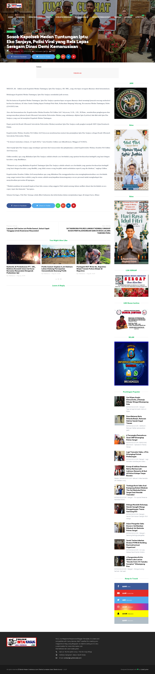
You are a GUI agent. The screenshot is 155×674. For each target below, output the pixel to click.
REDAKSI (11, 28)
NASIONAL (20, 17)
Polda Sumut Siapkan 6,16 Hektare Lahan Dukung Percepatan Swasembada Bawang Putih (57, 268)
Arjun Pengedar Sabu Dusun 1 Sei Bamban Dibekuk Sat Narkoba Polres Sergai (135, 527)
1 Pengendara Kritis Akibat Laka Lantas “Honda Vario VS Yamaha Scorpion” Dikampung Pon (136, 562)
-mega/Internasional (101, 17)
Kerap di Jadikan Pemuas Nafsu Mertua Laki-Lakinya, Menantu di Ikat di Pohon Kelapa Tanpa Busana (136, 471)
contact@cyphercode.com (73, 658)
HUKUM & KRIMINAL (63, 17)
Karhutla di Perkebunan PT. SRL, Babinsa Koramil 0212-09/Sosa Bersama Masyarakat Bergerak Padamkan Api (21, 269)
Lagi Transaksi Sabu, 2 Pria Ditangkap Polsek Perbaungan (137, 454)
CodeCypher (144, 669)
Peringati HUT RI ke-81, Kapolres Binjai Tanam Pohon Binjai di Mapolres (91, 268)
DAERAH (117, 17)
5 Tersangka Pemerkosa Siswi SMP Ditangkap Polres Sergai (136, 437)
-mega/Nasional (35, 17)
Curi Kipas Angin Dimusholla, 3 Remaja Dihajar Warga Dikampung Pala (137, 401)
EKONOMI (128, 17)
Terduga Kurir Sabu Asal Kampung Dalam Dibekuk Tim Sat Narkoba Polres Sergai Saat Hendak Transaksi (137, 490)
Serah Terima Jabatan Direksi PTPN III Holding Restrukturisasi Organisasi (136, 544)
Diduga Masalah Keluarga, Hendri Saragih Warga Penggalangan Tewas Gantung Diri (137, 508)
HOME (10, 17)
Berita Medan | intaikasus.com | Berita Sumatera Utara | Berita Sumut (41, 669)
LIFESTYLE (139, 17)
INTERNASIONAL (81, 17)
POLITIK (49, 17)
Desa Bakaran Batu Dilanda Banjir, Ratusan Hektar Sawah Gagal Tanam (136, 420)
